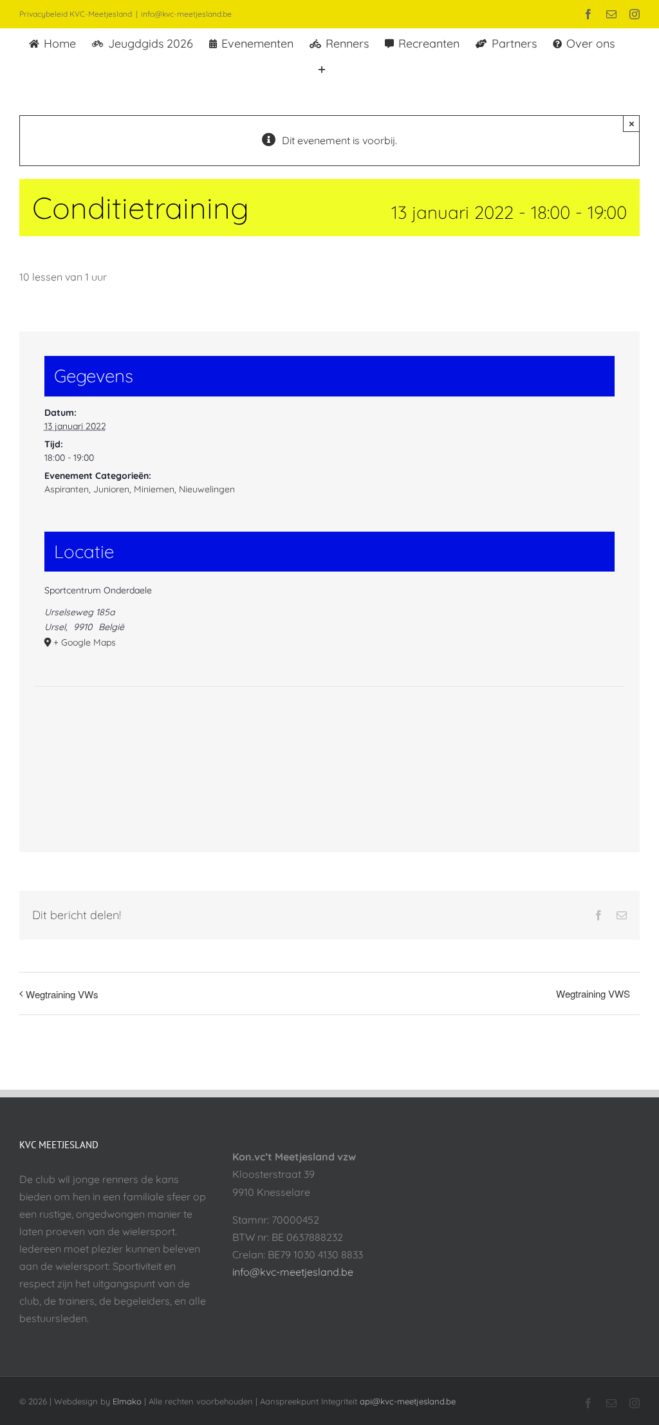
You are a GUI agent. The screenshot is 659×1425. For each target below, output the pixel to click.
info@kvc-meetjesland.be (186, 14)
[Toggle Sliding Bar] (322, 68)
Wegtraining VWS (593, 993)
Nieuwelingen (207, 489)
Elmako (127, 1401)
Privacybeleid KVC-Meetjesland (75, 14)
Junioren (111, 489)
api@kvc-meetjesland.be (408, 1401)
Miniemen (154, 489)
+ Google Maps (84, 642)
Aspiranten (66, 489)
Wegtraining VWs (62, 994)
